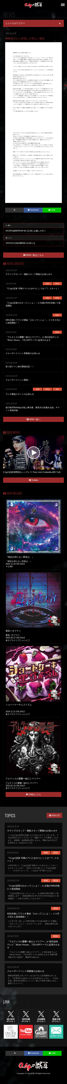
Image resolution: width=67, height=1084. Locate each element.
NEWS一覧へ (35, 419)
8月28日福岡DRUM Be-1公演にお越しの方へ (26, 228)
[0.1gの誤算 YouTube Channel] (26, 1031)
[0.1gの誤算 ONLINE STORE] (11, 1031)
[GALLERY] (41, 1031)
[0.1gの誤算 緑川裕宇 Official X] (11, 1016)
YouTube (35, 480)
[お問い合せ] (56, 1031)
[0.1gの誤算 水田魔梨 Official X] (41, 1016)
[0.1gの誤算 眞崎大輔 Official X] (56, 1016)
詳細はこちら (35, 794)
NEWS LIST (56, 815)
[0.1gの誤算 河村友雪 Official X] (26, 1016)
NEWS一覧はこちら (35, 255)
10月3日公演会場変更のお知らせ (20, 240)
